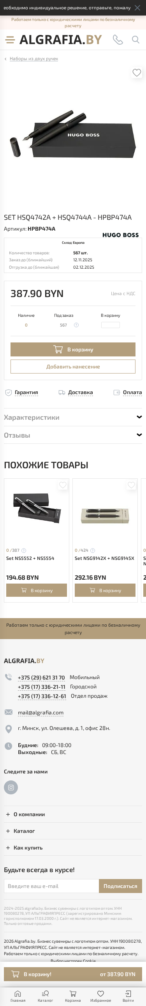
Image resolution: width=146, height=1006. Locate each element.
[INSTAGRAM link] (11, 787)
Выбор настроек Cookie (73, 960)
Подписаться (120, 886)
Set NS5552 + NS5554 (30, 558)
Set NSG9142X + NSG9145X (104, 558)
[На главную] (60, 39)
